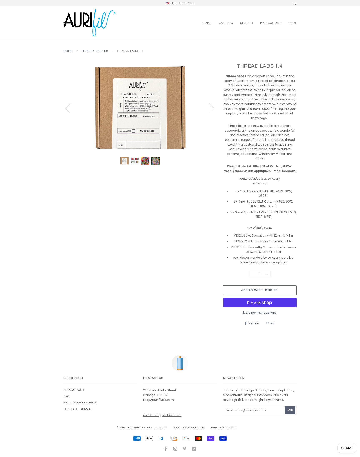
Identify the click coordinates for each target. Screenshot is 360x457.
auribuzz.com (171, 415)
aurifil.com (151, 415)
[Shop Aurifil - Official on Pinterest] (184, 449)
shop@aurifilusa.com (158, 400)
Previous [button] (70, 108)
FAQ (66, 396)
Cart (292, 22)
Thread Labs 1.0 (94, 51)
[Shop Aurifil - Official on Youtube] (194, 449)
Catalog (226, 22)
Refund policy (223, 427)
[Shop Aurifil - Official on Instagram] (175, 449)
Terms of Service (78, 409)
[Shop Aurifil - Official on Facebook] (166, 449)
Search (246, 22)
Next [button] (209, 108)
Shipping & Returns (79, 402)
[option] (140, 107)
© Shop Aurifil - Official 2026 (142, 427)
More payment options (259, 312)
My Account (270, 22)
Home (207, 22)
